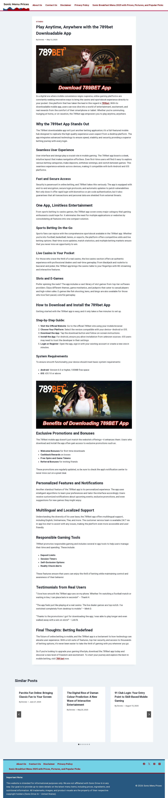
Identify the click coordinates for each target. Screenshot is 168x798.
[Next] (149, 714)
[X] (149, 764)
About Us (37, 5)
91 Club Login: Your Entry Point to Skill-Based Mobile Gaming (131, 696)
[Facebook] (144, 764)
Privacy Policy (82, 5)
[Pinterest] (154, 764)
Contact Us (51, 5)
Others (39, 22)
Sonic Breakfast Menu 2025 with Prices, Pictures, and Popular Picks (127, 5)
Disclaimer (65, 5)
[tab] (78, 744)
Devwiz (41, 40)
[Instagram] (159, 764)
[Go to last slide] (19, 714)
